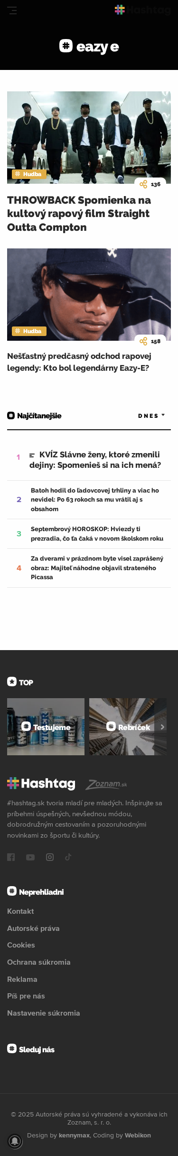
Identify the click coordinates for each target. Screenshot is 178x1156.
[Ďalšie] (162, 726)
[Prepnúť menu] (12, 10)
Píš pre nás (26, 995)
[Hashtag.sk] (143, 10)
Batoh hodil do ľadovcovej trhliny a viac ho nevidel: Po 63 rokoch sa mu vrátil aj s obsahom (95, 500)
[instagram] (50, 858)
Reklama (22, 979)
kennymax (74, 1135)
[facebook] (11, 858)
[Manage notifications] (14, 1141)
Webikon (138, 1135)
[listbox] (137, 416)
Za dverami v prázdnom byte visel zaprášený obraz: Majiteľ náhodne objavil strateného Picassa (97, 568)
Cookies (21, 944)
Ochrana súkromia (39, 962)
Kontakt (20, 911)
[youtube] (30, 858)
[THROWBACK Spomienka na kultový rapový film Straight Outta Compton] (89, 137)
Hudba (32, 174)
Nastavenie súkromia (43, 1012)
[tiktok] (68, 858)
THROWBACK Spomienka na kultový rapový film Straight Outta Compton (79, 213)
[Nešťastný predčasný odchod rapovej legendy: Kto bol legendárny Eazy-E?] (89, 294)
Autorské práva (33, 928)
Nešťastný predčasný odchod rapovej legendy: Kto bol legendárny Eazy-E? (79, 362)
